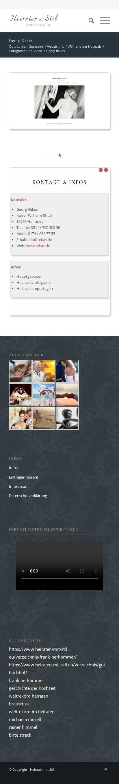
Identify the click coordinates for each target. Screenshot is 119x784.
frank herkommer (26, 680)
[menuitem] (88, 20)
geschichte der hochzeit (32, 688)
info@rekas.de (39, 239)
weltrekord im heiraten (32, 711)
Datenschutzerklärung (28, 495)
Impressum (19, 486)
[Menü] (102, 20)
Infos (13, 467)
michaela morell (25, 719)
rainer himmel (23, 727)
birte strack (20, 735)
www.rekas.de (38, 245)
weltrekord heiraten (28, 696)
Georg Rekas (20, 40)
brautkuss (19, 704)
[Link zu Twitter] (105, 769)
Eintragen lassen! (23, 477)
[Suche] (88, 20)
